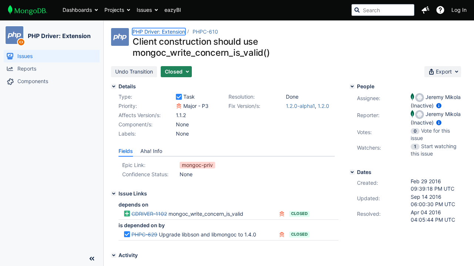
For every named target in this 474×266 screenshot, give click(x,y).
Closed (299, 213)
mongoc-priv (197, 165)
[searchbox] (382, 10)
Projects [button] (114, 10)
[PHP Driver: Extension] (14, 35)
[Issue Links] (113, 193)
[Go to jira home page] (27, 10)
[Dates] (352, 172)
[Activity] (113, 255)
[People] (352, 86)
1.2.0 (323, 106)
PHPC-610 (205, 31)
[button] (425, 10)
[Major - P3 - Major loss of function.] (179, 106)
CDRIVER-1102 (149, 214)
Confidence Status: (145, 174)
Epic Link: (134, 165)
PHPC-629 (144, 234)
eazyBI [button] (172, 10)
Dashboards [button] (77, 10)
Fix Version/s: (244, 106)
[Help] (440, 10)
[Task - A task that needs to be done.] (179, 97)
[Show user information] (439, 105)
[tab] (126, 151)
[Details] (113, 86)
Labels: (127, 133)
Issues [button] (144, 10)
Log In (459, 10)
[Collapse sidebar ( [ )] (92, 258)
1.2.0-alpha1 (300, 106)
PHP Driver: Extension (59, 36)
